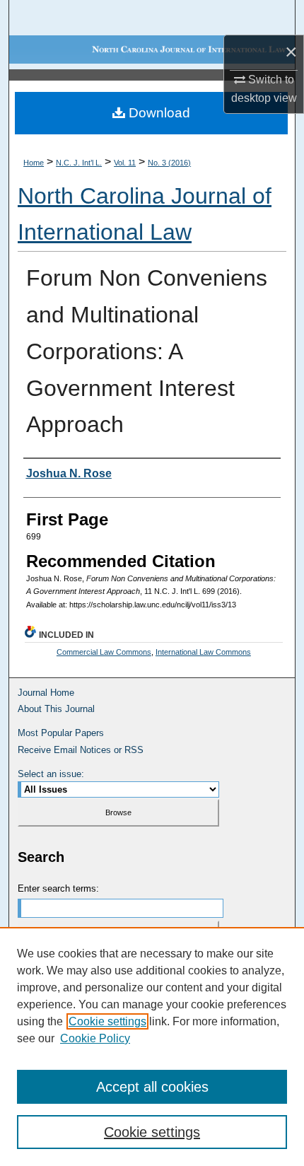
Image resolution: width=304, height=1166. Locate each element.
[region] (152, 1046)
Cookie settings (107, 1021)
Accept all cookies (152, 1087)
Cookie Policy (95, 1038)
